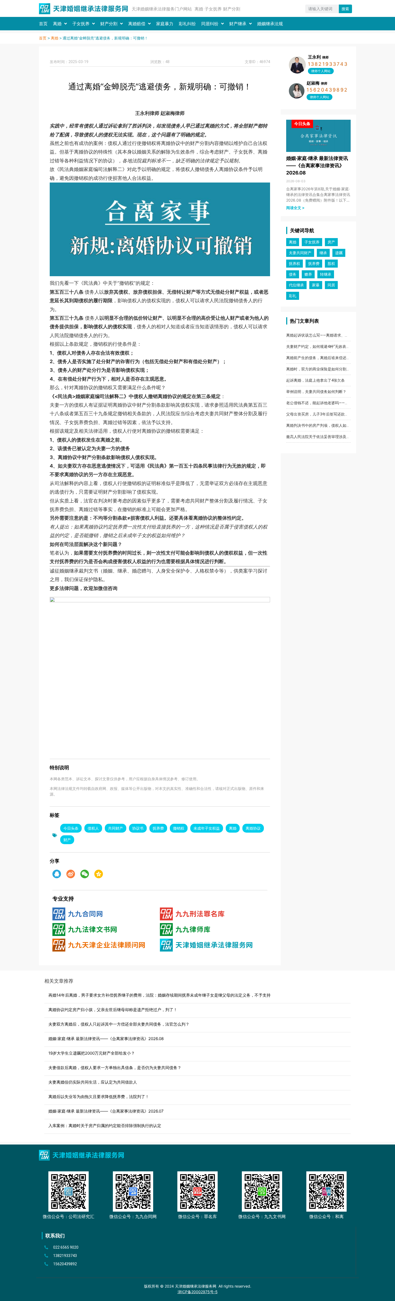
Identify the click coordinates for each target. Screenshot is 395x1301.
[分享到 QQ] (56, 874)
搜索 (345, 9)
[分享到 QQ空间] (98, 874)
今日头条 (70, 828)
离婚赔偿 (136, 23)
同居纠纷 (209, 23)
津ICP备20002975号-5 (198, 1291)
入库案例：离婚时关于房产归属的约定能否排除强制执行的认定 (104, 1125)
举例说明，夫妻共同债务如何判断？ (316, 391)
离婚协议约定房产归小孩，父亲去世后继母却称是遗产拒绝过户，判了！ (112, 1009)
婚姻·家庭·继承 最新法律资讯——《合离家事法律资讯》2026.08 (317, 165)
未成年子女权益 (206, 828)
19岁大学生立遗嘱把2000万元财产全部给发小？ (91, 1053)
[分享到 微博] (70, 874)
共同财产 (115, 828)
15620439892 (327, 90)
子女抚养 (80, 23)
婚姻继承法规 (270, 23)
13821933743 (328, 64)
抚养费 (158, 828)
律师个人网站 (321, 71)
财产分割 (108, 23)
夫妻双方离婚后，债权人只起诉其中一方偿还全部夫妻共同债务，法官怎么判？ (118, 1024)
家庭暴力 (164, 23)
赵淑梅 (317, 83)
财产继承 (237, 23)
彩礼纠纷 (187, 23)
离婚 (57, 23)
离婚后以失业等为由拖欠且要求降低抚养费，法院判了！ (98, 1096)
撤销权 (178, 828)
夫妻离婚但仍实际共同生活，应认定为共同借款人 (92, 1082)
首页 (43, 23)
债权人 (93, 828)
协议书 (137, 828)
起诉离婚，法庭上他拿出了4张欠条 (315, 380)
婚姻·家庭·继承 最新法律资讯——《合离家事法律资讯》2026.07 (106, 1111)
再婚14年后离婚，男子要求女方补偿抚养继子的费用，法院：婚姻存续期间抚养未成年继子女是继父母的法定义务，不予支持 (159, 995)
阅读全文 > (295, 207)
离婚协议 (253, 828)
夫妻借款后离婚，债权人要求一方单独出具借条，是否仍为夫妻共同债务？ (114, 1067)
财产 (67, 839)
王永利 (318, 57)
